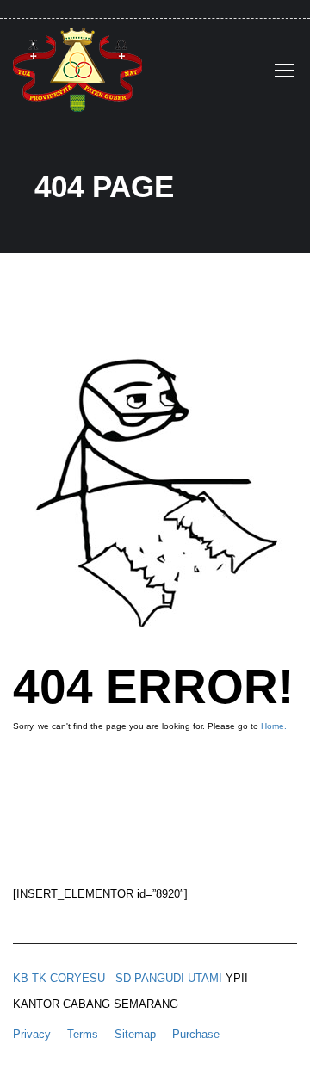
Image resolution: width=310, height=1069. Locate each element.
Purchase (196, 1034)
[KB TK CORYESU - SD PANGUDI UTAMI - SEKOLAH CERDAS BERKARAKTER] (77, 74)
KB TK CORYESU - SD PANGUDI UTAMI (117, 978)
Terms (82, 1034)
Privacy (32, 1034)
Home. (274, 726)
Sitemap (135, 1034)
